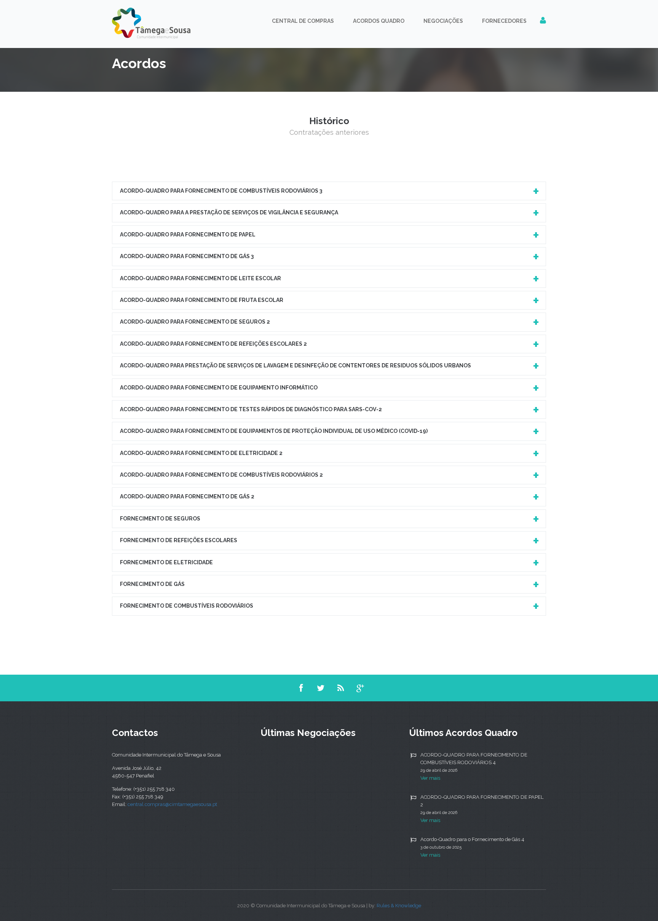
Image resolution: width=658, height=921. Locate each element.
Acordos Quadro (378, 21)
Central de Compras (303, 21)
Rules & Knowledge (399, 905)
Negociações (443, 21)
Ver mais (430, 778)
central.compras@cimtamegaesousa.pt (172, 804)
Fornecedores (504, 21)
